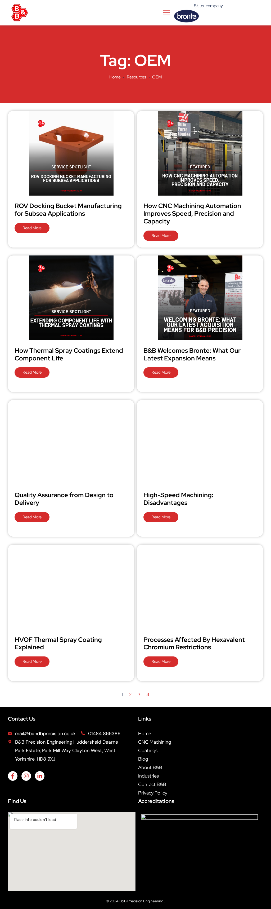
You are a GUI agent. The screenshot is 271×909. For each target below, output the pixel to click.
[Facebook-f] (12, 776)
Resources (136, 77)
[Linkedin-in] (39, 776)
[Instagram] (26, 776)
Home (115, 77)
